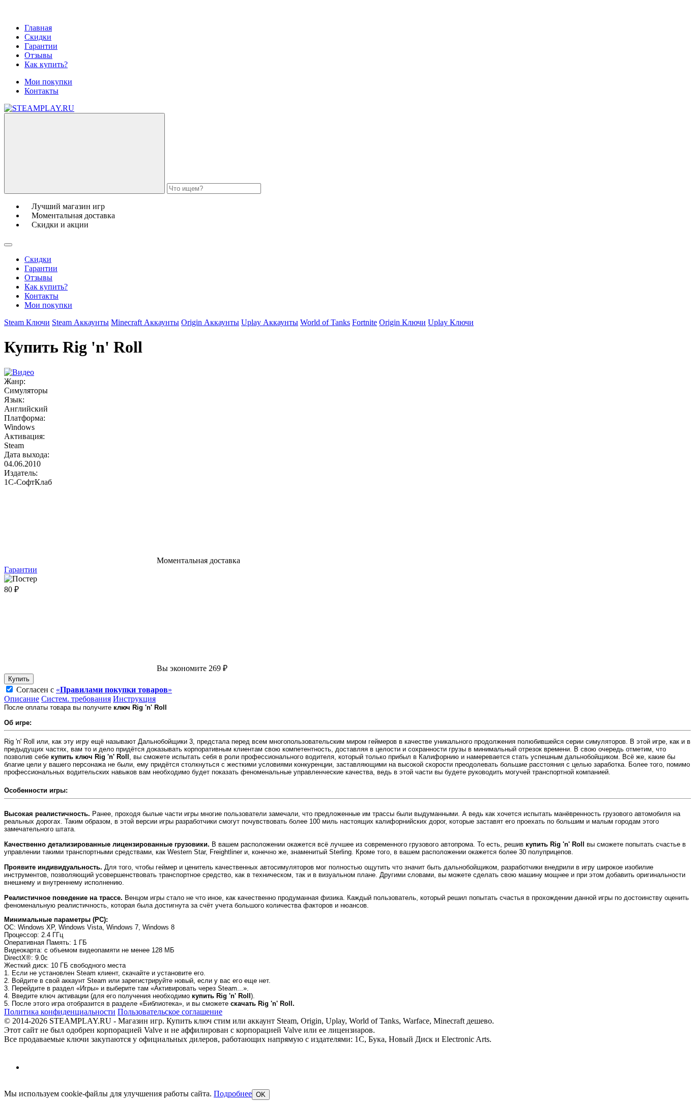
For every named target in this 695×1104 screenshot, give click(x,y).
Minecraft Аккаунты (145, 322)
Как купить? (46, 64)
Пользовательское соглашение (170, 1011)
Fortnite (364, 322)
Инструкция (134, 698)
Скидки (37, 37)
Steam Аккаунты (80, 322)
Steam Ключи (27, 322)
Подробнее (233, 1093)
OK (261, 1094)
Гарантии (40, 46)
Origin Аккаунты (210, 322)
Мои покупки (48, 81)
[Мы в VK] (33, 1067)
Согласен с (94, 689)
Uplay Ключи (451, 322)
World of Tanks (325, 322)
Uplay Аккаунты (269, 322)
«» (114, 689)
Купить (19, 679)
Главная (38, 27)
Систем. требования (76, 698)
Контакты (41, 90)
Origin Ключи (402, 322)
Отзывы (38, 55)
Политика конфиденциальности (59, 1011)
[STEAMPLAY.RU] (39, 108)
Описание (21, 698)
